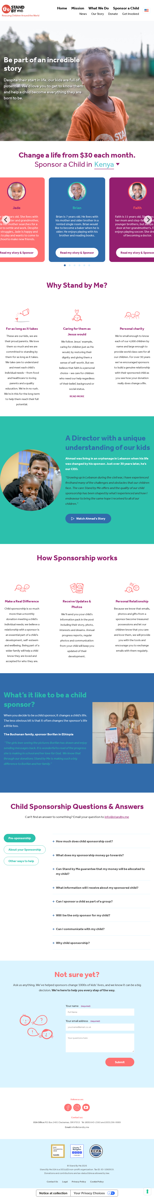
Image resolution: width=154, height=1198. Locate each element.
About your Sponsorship (24, 849)
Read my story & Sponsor (77, 252)
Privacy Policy (79, 1181)
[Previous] (6, 220)
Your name (78, 1006)
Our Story (97, 14)
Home (62, 8)
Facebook (68, 1107)
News (83, 14)
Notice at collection (53, 1193)
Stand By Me (13, 9)
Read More (77, 396)
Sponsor (126, 8)
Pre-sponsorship (19, 838)
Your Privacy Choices (89, 1193)
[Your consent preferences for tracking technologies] (147, 1191)
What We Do (98, 8)
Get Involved (130, 14)
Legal (65, 1181)
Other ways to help (21, 861)
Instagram (77, 1107)
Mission (77, 8)
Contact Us (52, 1181)
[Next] (148, 220)
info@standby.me (117, 817)
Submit (120, 1062)
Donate (113, 14)
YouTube (86, 1107)
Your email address (83, 1021)
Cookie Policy (97, 1181)
